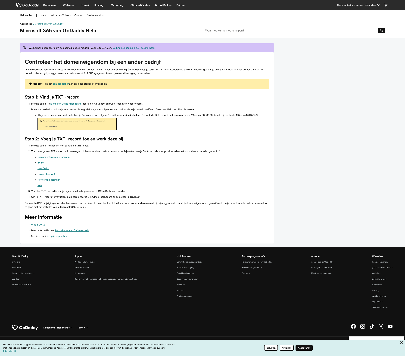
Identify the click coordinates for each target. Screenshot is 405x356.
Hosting (375, 290)
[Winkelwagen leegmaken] (386, 5)
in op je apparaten (57, 236)
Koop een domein (380, 262)
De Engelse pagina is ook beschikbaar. (133, 47)
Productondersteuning (84, 262)
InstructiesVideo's (60, 15)
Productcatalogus (184, 296)
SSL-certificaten (140, 5)
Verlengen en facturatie (321, 267)
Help (43, 15)
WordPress (377, 285)
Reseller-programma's (252, 267)
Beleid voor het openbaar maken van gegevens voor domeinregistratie (106, 279)
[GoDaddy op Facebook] (353, 328)
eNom (40, 162)
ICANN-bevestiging (185, 267)
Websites (376, 273)
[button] (401, 339)
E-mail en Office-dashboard (65, 103)
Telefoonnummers (380, 307)
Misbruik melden (82, 267)
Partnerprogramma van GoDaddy (257, 262)
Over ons (16, 262)
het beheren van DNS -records (72, 230)
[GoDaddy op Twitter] (381, 328)
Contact (78, 15)
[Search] (381, 30)
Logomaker (377, 302)
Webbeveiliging (379, 296)
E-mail (85, 5)
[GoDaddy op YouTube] (390, 328)
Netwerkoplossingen (48, 179)
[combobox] (291, 30)
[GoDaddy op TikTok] (372, 328)
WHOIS (180, 290)
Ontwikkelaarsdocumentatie (189, 262)
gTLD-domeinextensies (382, 267)
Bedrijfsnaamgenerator (187, 279)
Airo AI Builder (163, 5)
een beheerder (61, 83)
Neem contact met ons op (23, 273)
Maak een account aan (321, 273)
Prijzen (180, 5)
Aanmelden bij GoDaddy (322, 262)
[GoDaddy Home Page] (25, 327)
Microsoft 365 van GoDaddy (47, 23)
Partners (246, 273)
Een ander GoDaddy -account (54, 157)
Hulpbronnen (80, 273)
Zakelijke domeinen (185, 273)
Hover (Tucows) (46, 174)
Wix (39, 185)
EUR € (82, 327)
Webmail (181, 285)
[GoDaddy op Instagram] (362, 328)
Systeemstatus (95, 15)
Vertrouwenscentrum (21, 285)
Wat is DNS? (38, 224)
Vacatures (16, 267)
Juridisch (16, 279)
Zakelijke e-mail (379, 279)
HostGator (43, 168)
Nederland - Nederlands (56, 327)
